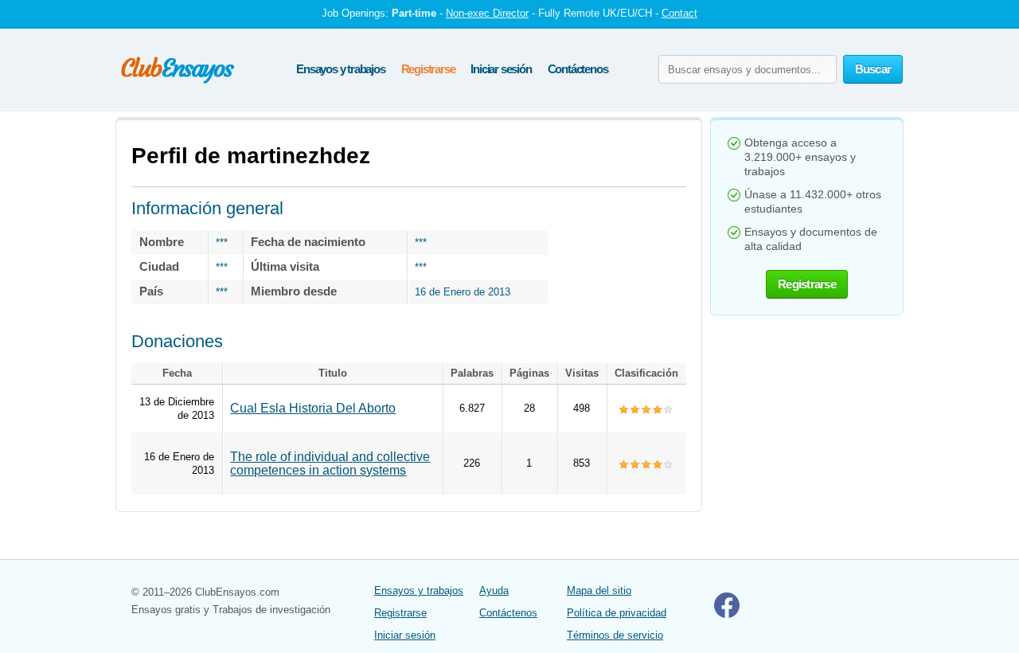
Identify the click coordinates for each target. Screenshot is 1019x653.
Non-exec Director (487, 13)
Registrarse (428, 69)
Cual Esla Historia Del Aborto (313, 408)
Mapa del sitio (599, 590)
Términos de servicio (615, 635)
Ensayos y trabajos (340, 69)
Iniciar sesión (500, 69)
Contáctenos (578, 69)
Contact (679, 13)
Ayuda (494, 590)
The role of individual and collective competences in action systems (330, 463)
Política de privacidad (616, 613)
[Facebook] (727, 614)
